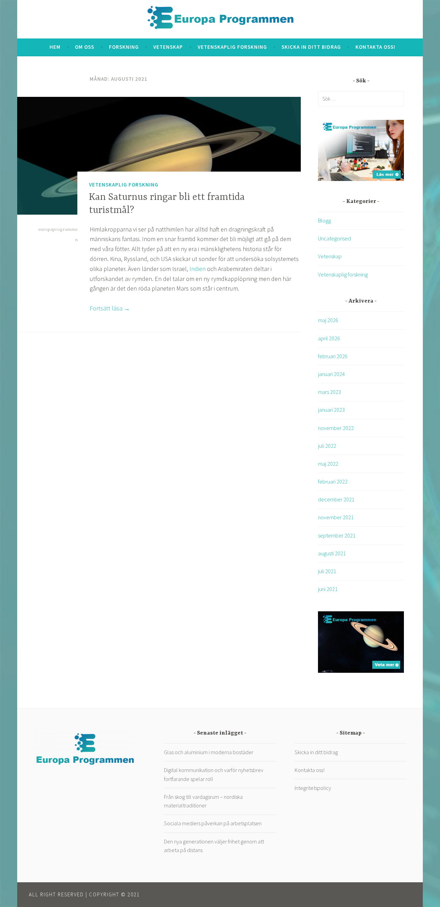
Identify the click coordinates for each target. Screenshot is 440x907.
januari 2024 (331, 374)
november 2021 (336, 517)
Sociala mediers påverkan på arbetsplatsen (213, 823)
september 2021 (336, 535)
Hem (55, 47)
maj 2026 (328, 320)
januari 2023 (331, 409)
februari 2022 (333, 481)
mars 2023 (329, 391)
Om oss (84, 47)
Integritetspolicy (313, 787)
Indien (197, 269)
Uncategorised (334, 238)
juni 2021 (328, 589)
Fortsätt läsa (110, 308)
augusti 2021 (332, 553)
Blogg (324, 220)
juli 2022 (327, 445)
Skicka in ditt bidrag (311, 47)
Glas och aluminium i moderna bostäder (208, 752)
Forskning (124, 47)
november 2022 (336, 427)
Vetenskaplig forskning (232, 47)
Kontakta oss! (375, 47)
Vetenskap (168, 47)
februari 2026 (333, 356)
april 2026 (329, 338)
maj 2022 (328, 463)
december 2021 (336, 499)
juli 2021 (327, 571)
